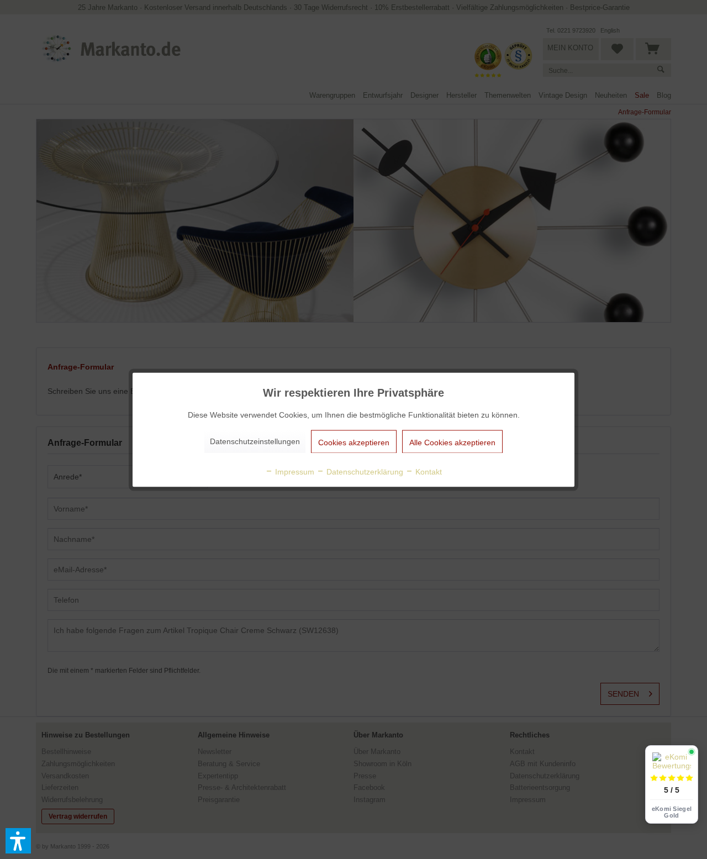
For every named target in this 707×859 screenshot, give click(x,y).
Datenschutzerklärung (363, 471)
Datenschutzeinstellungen (255, 440)
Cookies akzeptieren (353, 442)
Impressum (293, 471)
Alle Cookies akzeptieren (452, 442)
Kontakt (427, 471)
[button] (18, 840)
